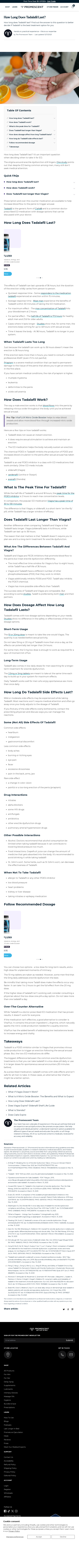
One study (62, 162)
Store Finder (52, 7)
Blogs (6, 1421)
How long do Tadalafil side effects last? (26, 139)
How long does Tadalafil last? (21, 118)
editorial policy (51, 1158)
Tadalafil (8, 208)
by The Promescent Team (23, 34)
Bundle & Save (10, 1404)
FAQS (6, 1436)
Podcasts (7, 1425)
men (61, 594)
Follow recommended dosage (22, 143)
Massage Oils (9, 1396)
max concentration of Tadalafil (50, 308)
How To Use (9, 1418)
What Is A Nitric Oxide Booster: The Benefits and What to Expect (41, 1096)
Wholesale (8, 1493)
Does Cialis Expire (17, 1115)
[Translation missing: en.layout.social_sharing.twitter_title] (63, 1309)
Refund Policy (10, 1465)
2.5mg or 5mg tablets (19, 673)
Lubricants (8, 1389)
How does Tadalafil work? (20, 122)
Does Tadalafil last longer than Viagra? (25, 130)
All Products (9, 1371)
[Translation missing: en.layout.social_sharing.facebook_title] (68, 1309)
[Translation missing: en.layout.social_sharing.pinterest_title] (72, 1309)
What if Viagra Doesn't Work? (23, 1092)
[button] (72, 7)
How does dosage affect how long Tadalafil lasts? (30, 134)
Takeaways (14, 147)
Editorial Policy (10, 1476)
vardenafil (13, 474)
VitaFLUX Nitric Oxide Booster (31, 417)
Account (64, 7)
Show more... (54, 118)
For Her (7, 1378)
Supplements (9, 1385)
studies (27, 594)
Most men (38, 301)
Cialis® (38, 208)
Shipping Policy (10, 1468)
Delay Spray (9, 1382)
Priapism (8, 362)
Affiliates (7, 1497)
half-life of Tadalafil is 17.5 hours (46, 316)
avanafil (12, 479)
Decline (63, 1537)
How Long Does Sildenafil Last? (24, 1101)
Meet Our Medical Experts (15, 1447)
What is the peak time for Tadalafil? (24, 126)
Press (6, 1443)
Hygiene (7, 1400)
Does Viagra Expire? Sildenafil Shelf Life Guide (31, 1105)
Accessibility (8, 1461)
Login (6, 1486)
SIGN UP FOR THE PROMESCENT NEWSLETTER (22, 1335)
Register (7, 1489)
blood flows (48, 405)
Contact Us (8, 1457)
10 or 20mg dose (16, 634)
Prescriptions (9, 1407)
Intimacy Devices (11, 1393)
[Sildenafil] (39, 46)
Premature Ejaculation (13, 1432)
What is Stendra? (16, 1110)
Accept (39, 1537)
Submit (69, 1340)
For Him (7, 1374)
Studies (41, 324)
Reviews (7, 1440)
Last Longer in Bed (11, 1429)
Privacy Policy (14, 1531)
